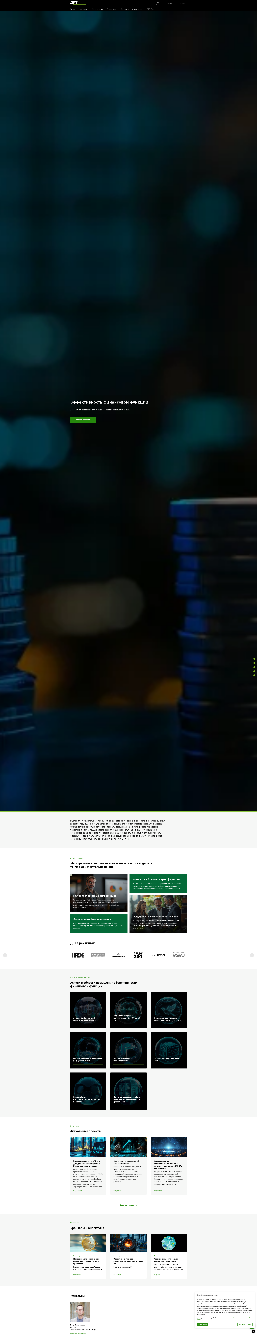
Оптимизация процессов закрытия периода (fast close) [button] (168, 1019)
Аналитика (111, 9)
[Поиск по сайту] (157, 3)
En (180, 3)
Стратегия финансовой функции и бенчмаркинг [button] (84, 1019)
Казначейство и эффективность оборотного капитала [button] (87, 1099)
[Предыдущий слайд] (5, 955)
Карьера (124, 9)
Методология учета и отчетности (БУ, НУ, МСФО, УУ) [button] (127, 1018)
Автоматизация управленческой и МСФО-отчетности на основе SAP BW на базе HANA (168, 1165)
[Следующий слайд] (252, 955)
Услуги (73, 9)
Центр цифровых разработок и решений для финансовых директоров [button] (127, 1099)
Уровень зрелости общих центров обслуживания (166, 1260)
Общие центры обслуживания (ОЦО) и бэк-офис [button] (87, 1059)
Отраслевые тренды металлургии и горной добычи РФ (128, 1261)
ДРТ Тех (150, 9)
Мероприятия (97, 9)
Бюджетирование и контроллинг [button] (122, 1059)
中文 (184, 3)
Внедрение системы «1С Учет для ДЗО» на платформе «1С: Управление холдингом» (87, 1163)
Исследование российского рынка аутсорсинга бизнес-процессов (86, 1261)
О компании (137, 9)
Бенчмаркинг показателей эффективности (126, 1162)
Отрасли (83, 9)
